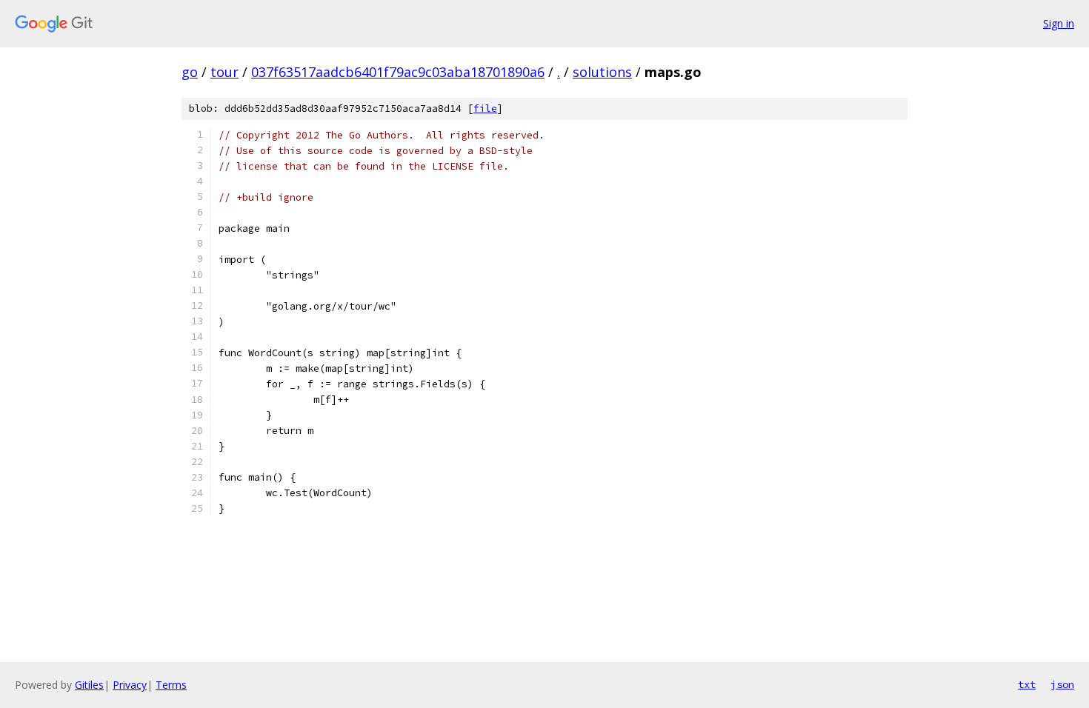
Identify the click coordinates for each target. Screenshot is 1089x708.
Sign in (1058, 23)
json (1062, 684)
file (485, 108)
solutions (602, 72)
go (190, 72)
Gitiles (89, 685)
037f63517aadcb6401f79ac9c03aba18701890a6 (397, 72)
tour (224, 72)
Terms (171, 685)
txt (1027, 684)
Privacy (130, 685)
